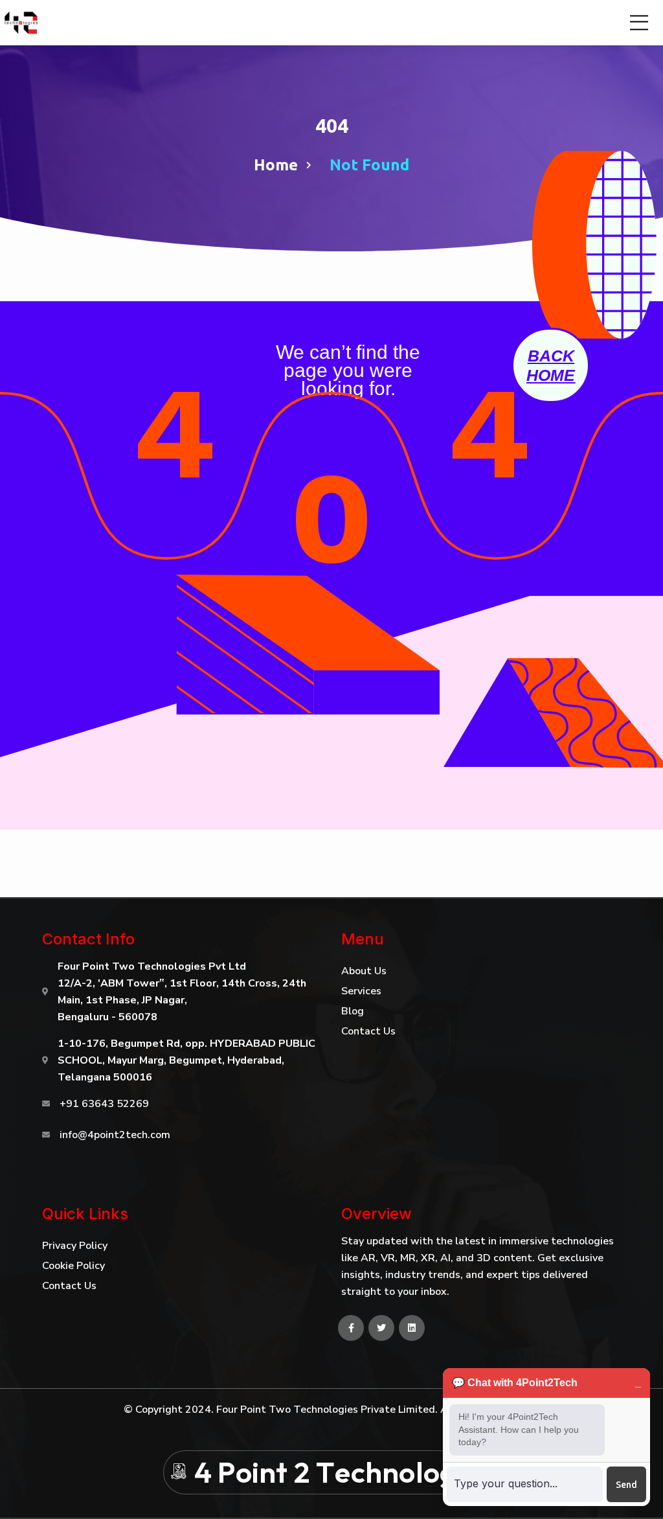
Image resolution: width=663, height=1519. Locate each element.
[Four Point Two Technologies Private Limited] (22, 22)
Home (276, 165)
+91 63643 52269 (104, 1104)
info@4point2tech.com (115, 1135)
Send (626, 1484)
